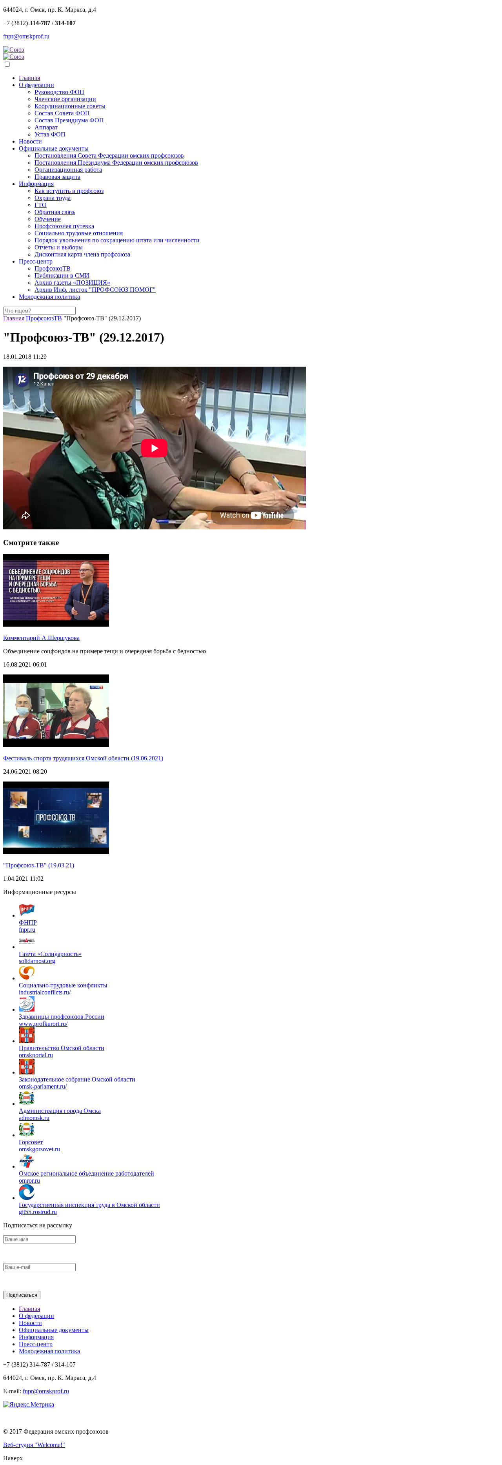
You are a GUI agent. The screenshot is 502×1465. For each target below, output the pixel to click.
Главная (29, 78)
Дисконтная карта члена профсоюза (82, 254)
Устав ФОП (50, 134)
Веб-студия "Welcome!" (34, 1444)
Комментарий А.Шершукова (41, 637)
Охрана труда (53, 197)
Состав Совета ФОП (62, 113)
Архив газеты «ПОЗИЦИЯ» (72, 282)
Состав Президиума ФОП (69, 120)
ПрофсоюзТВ (53, 268)
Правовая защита (57, 176)
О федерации (36, 85)
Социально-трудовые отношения (79, 233)
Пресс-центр (36, 261)
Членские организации (65, 99)
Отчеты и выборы (59, 247)
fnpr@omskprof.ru (26, 36)
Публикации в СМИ (62, 275)
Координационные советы (70, 106)
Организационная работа (68, 169)
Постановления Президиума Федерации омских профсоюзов (116, 162)
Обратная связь (55, 212)
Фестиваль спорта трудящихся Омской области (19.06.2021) (83, 758)
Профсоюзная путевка (64, 226)
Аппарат (46, 127)
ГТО (41, 205)
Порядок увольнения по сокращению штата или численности (117, 240)
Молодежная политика (49, 296)
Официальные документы (54, 148)
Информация (36, 183)
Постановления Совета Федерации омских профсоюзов (109, 155)
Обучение (48, 219)
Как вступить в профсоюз (69, 190)
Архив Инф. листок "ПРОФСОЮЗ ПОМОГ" (95, 289)
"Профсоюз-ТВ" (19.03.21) (38, 865)
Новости (30, 141)
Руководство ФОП (59, 92)
